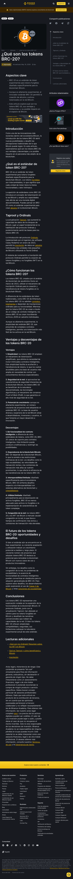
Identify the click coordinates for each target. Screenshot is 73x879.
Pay (21, 783)
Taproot (23, 220)
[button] (69, 4)
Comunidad (5, 810)
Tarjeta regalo (24, 788)
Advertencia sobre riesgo (9, 812)
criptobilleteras (12, 491)
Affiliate (40, 783)
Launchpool (23, 791)
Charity (22, 798)
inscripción (19, 245)
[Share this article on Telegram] (62, 23)
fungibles (36, 180)
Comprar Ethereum (60, 817)
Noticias (4, 786)
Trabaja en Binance (7, 781)
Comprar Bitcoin (60, 807)
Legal (3, 791)
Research (22, 796)
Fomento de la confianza (9, 805)
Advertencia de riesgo (24, 745)
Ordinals (34, 237)
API (39, 821)
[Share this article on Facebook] (56, 23)
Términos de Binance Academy (10, 869)
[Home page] (29, 3)
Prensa (4, 788)
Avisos (4, 815)
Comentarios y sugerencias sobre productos (43, 814)
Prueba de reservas (43, 797)
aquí (16, 713)
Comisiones (41, 819)
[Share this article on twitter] (50, 23)
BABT (21, 793)
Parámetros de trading (44, 826)
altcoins (14, 208)
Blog (3, 807)
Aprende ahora (61, 10)
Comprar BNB (59, 810)
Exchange (23, 778)
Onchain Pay (23, 823)
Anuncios (4, 783)
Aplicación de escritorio (44, 781)
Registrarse (61, 3)
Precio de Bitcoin (60, 785)
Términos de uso (54, 868)
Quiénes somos (6, 778)
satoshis (38, 245)
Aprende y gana (60, 778)
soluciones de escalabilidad (29, 589)
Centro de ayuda (42, 810)
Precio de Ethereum (61, 788)
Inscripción (13, 657)
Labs (21, 820)
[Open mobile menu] (69, 3)
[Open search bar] (53, 3)
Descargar (41, 778)
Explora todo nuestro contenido (35, 765)
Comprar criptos (24, 781)
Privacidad (5, 802)
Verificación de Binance (44, 824)
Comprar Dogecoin (60, 815)
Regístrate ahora (60, 171)
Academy (22, 786)
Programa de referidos (44, 786)
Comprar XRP (59, 812)
